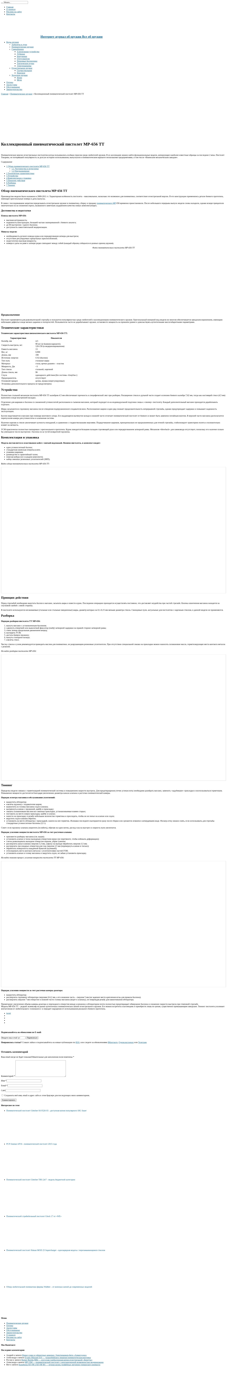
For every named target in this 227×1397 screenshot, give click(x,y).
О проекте (11, 9)
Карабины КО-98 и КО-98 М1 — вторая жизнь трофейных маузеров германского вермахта (59, 1365)
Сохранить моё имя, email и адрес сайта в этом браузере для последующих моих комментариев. (47, 1095)
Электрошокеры (24, 66)
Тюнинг (10, 185)
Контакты (10, 14)
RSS (77, 1042)
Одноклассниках (126, 1042)
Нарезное (21, 73)
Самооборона (18, 49)
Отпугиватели (23, 59)
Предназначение (20, 171)
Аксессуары (11, 85)
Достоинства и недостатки (25, 169)
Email (3, 1085)
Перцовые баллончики (27, 61)
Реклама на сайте (14, 12)
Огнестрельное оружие (22, 68)
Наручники (22, 56)
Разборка (11, 183)
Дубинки (21, 54)
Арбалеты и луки (19, 44)
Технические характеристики (20, 173)
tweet (8, 1013)
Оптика (9, 82)
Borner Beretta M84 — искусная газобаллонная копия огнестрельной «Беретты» (56, 1360)
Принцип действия (15, 180)
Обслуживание (13, 87)
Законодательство (14, 89)
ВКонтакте (113, 1042)
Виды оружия (12, 42)
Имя (3, 1081)
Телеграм (142, 1042)
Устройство (12, 176)
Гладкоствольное (24, 70)
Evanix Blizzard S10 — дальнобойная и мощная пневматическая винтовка (58, 1357)
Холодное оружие (20, 75)
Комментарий (8, 1076)
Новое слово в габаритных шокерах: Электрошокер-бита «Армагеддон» (54, 1355)
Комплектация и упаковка (18, 178)
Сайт (3, 1090)
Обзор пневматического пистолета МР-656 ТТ (28, 166)
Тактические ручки (25, 63)
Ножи (19, 78)
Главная (9, 7)
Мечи (19, 80)
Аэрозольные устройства (28, 52)
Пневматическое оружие (23, 47)
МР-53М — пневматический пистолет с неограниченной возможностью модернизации (64, 1362)
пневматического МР (106, 203)
